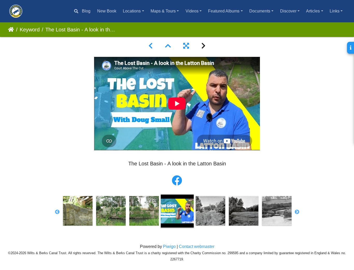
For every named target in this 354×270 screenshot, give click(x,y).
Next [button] (297, 212)
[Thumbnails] (168, 46)
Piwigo (169, 246)
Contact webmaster (196, 246)
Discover (288, 11)
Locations (132, 11)
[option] (77, 210)
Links (334, 11)
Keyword (30, 29)
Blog (86, 11)
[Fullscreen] (186, 46)
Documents (259, 11)
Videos (192, 11)
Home (11, 29)
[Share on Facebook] (177, 180)
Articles (313, 11)
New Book (106, 11)
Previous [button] (57, 212)
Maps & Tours (163, 11)
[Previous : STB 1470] (150, 46)
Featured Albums (223, 11)
